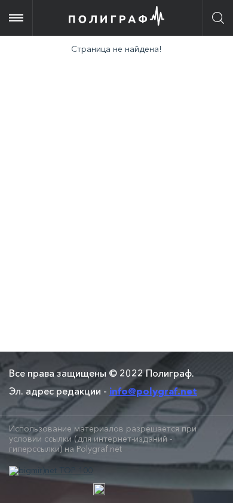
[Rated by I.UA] (99, 489)
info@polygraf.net (153, 391)
